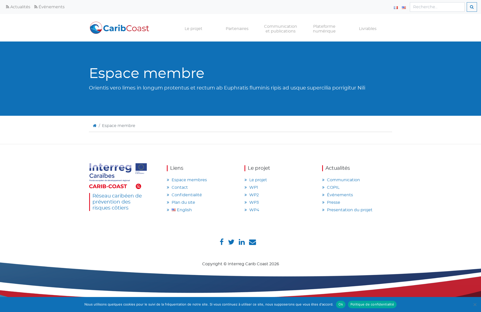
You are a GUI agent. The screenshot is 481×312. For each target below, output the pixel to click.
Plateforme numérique (324, 28)
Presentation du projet (350, 210)
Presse (333, 202)
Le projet (193, 29)
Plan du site (183, 202)
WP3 (254, 202)
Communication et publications (280, 28)
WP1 (253, 188)
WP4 (254, 210)
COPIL (333, 188)
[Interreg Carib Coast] (118, 176)
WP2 (254, 195)
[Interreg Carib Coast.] (95, 126)
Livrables (368, 29)
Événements (51, 7)
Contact (180, 188)
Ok (340, 304)
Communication (343, 180)
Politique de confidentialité (372, 304)
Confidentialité (187, 195)
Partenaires (237, 29)
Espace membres (189, 180)
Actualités (19, 7)
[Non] (474, 304)
